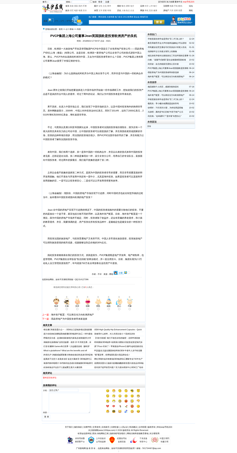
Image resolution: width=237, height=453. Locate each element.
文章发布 (96, 427)
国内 (80, 6)
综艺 (72, 10)
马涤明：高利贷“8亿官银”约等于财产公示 (165, 112)
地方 (132, 6)
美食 (72, 6)
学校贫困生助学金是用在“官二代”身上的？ (166, 39)
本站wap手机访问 (164, 427)
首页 (67, 6)
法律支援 (115, 427)
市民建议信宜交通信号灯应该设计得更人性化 (167, 47)
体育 (96, 10)
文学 (100, 10)
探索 (105, 10)
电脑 (171, 6)
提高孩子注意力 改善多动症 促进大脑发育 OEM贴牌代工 (68, 359)
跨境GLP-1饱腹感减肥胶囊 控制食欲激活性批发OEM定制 (68, 355)
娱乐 (67, 10)
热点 (128, 10)
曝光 (123, 6)
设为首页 (162, 2)
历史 (119, 10)
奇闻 (109, 10)
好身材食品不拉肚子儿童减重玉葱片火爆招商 (63, 367)
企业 (132, 10)
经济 (146, 6)
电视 (80, 10)
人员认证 (124, 427)
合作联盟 (142, 427)
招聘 (176, 10)
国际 (76, 6)
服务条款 (78, 427)
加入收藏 (170, 2)
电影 (76, 10)
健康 (155, 10)
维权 (119, 6)
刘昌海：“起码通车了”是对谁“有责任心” (164, 116)
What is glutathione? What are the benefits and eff (65, 350)
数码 (180, 6)
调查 (128, 6)
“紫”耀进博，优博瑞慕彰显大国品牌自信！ (112, 355)
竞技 (151, 10)
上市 (151, 6)
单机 (146, 10)
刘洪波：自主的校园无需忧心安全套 (163, 64)
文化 (105, 6)
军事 (85, 6)
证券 (142, 6)
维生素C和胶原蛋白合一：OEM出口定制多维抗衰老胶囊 (68, 330)
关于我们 (69, 427)
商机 (191, 10)
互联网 (166, 6)
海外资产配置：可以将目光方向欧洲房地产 (72, 314)
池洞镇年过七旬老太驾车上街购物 (162, 51)
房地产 (166, 10)
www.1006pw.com (106, 430)
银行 (155, 6)
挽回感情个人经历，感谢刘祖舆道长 (163, 87)
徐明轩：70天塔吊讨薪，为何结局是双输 (165, 108)
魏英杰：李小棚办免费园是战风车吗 (163, 103)
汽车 (171, 10)
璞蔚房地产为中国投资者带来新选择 (69, 319)
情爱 (180, 10)
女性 (100, 6)
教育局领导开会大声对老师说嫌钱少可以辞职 (167, 43)
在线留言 (105, 427)
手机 (176, 6)
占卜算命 (70, 29)
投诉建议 (133, 427)
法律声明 (87, 427)
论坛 (191, 6)
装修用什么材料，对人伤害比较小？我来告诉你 (114, 334)
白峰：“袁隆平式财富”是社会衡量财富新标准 (167, 60)
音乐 (85, 10)
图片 (96, 6)
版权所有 (151, 427)
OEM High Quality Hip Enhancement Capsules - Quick (118, 330)
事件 (109, 6)
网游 (142, 10)
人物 (123, 10)
